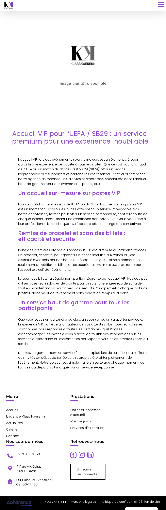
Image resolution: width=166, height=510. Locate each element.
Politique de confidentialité (120, 502)
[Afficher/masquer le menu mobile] (161, 4)
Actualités (14, 423)
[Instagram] (82, 455)
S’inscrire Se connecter (88, 471)
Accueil (12, 410)
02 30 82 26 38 (28, 454)
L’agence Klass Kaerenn (25, 416)
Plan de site (151, 502)
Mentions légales (83, 502)
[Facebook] (73, 455)
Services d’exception (87, 428)
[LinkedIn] (90, 455)
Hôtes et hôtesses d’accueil (85, 412)
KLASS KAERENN (55, 502)
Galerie (12, 429)
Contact (12, 436)
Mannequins (80, 421)
